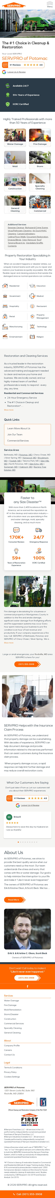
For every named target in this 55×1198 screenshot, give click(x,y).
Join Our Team (14, 434)
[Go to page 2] (20, 842)
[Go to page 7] (32, 842)
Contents (12, 246)
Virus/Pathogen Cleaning (19, 230)
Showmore (8, 410)
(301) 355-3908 (26, 664)
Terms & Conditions (13, 1067)
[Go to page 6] (29, 842)
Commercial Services (18, 440)
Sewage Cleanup (16, 227)
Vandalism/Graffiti (34, 243)
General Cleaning (12, 1032)
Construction (10, 1019)
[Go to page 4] (25, 842)
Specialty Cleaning (13, 1028)
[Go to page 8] (34, 842)
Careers (8, 1050)
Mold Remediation (12, 1010)
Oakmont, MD (25, 467)
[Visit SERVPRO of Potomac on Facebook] (27, 986)
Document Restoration (37, 237)
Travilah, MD (15, 461)
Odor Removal (29, 240)
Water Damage (11, 1000)
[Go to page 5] (27, 842)
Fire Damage (10, 1005)
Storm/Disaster (11, 1014)
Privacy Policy (10, 1072)
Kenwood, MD (29, 458)
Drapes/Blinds (14, 240)
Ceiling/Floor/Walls (17, 237)
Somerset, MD (11, 467)
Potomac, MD (25, 455)
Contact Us (9, 1054)
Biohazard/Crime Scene (36, 227)
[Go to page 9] (36, 842)
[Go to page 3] (22, 842)
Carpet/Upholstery (26, 233)
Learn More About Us (18, 428)
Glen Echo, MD (36, 464)
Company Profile (12, 1045)
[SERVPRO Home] (14, 4)
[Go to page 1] (18, 842)
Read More (13, 900)
